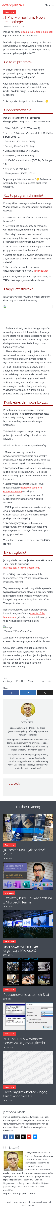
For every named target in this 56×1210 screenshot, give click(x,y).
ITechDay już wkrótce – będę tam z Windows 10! (25, 1094)
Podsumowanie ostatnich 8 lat (26, 995)
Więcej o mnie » (10, 1193)
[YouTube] (29, 1137)
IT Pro (17, 681)
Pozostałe (9, 12)
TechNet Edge (41, 270)
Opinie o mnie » (28, 1193)
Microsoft (9, 893)
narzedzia (46, 681)
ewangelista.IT (14, 5)
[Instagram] (23, 1137)
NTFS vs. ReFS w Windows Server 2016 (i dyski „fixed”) (24, 1041)
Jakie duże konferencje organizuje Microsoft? (20, 948)
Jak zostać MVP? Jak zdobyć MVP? (24, 852)
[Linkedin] (11, 1137)
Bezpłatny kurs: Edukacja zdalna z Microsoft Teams (27, 900)
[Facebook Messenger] (35, 1137)
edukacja (7, 681)
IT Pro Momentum (30, 681)
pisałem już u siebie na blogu (37, 31)
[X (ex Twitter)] (17, 1137)
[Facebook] (5, 1137)
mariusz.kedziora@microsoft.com (21, 567)
